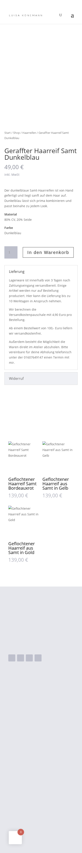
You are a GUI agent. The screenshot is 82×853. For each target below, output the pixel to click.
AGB (11, 792)
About (31, 734)
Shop (16, 133)
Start (7, 133)
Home (31, 699)
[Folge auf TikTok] (29, 657)
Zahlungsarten (20, 785)
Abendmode (36, 706)
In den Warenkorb (48, 252)
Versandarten (19, 778)
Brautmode (35, 713)
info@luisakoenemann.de (38, 644)
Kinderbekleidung (40, 720)
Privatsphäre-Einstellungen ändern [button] (37, 813)
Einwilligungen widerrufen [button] (29, 827)
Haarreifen (29, 133)
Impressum (17, 799)
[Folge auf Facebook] (11, 657)
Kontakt (32, 741)
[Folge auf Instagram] (20, 657)
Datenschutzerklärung (26, 806)
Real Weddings (38, 727)
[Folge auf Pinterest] (38, 657)
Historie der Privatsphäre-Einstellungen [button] (40, 820)
